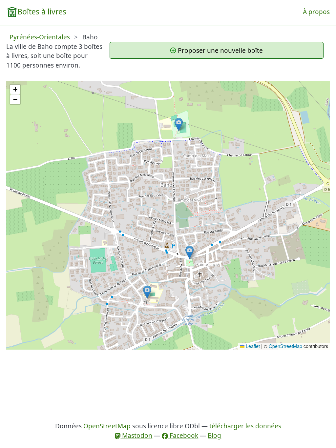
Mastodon (136, 435)
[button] (147, 292)
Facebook (183, 435)
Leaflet (252, 346)
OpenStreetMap (285, 346)
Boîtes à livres (41, 12)
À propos (316, 12)
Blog (214, 435)
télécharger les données (245, 426)
